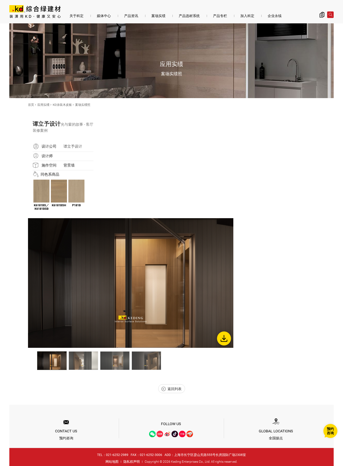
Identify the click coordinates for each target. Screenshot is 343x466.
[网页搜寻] (330, 14)
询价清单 (322, 14)
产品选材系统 (189, 16)
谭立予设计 (72, 146)
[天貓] (182, 434)
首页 (31, 105)
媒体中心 (104, 16)
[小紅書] (160, 434)
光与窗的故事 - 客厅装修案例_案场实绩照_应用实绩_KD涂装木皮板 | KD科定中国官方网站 (35, 12)
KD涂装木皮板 (62, 105)
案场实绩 (158, 16)
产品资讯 (131, 16)
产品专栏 (220, 16)
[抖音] (175, 434)
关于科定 (77, 16)
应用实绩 (43, 105)
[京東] (189, 434)
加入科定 (247, 16)
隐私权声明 (131, 461)
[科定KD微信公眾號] (152, 434)
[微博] (167, 434)
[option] (130, 283)
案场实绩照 (82, 105)
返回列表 (175, 389)
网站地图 (112, 461)
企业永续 (275, 16)
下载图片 (224, 338)
